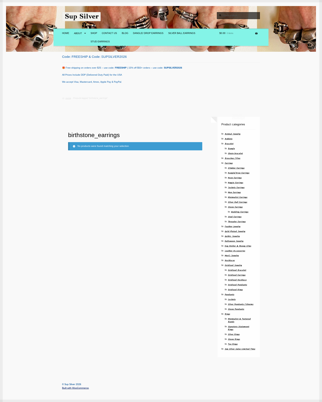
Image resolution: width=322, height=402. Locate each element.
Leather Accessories (235, 250)
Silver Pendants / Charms (240, 304)
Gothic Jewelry (232, 236)
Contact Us (109, 33)
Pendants (229, 294)
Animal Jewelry (232, 134)
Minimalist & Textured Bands (239, 320)
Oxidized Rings (235, 289)
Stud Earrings (100, 41)
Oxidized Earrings (237, 275)
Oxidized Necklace (237, 280)
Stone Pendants (236, 309)
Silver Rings (234, 334)
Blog (125, 33)
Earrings (229, 163)
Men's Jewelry (232, 255)
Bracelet (229, 143)
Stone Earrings (235, 207)
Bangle (231, 148)
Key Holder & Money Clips (238, 246)
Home (65, 33)
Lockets (232, 299)
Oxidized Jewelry (233, 265)
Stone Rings (234, 339)
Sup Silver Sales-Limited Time (240, 349)
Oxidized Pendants (237, 284)
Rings (227, 314)
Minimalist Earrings (237, 197)
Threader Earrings (237, 221)
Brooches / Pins (232, 158)
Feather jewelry (232, 226)
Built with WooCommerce (75, 388)
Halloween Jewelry (234, 241)
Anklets (228, 138)
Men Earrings (234, 192)
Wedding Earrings (239, 212)
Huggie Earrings (235, 182)
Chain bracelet (235, 153)
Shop (94, 33)
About (78, 33)
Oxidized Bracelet (237, 270)
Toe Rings (233, 344)
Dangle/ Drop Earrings (148, 33)
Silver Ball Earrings (181, 33)
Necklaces (230, 260)
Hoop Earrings (235, 177)
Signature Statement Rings (238, 328)
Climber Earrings (236, 168)
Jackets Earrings (236, 187)
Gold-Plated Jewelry (235, 231)
